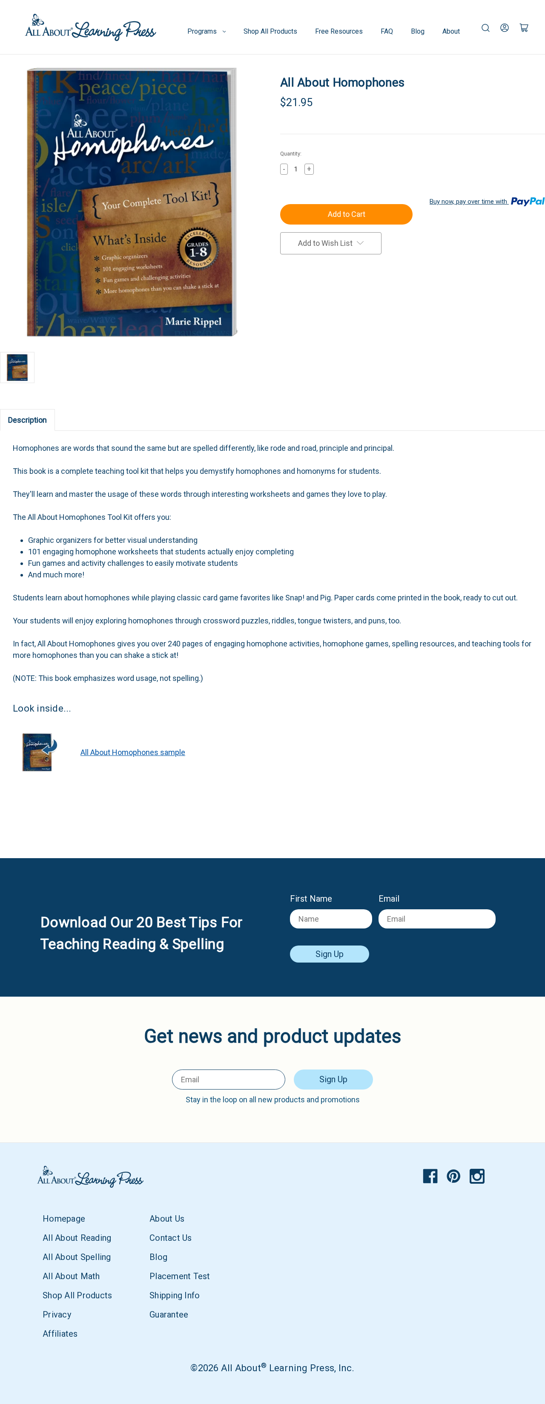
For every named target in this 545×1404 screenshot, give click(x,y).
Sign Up (330, 954)
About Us (166, 1219)
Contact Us (170, 1238)
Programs (202, 31)
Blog (418, 31)
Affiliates (60, 1334)
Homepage (64, 1219)
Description (27, 419)
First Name (311, 899)
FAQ (387, 31)
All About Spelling (77, 1257)
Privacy (57, 1314)
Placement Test (179, 1276)
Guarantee (168, 1314)
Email (389, 899)
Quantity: (290, 153)
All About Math (71, 1276)
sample (132, 752)
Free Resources (339, 31)
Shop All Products (270, 31)
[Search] (486, 27)
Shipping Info (174, 1295)
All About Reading (77, 1238)
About (451, 31)
